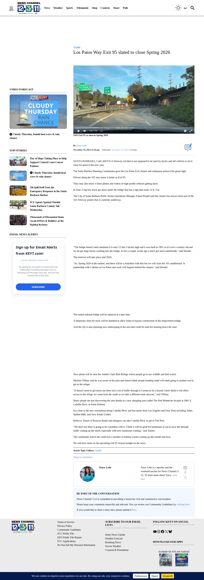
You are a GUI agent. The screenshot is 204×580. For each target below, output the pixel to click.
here (134, 509)
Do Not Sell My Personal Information (76, 545)
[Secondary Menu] (14, 8)
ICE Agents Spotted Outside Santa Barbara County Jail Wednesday (45, 206)
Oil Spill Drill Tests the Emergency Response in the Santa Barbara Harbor (48, 191)
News (47, 8)
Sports (69, 8)
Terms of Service (65, 522)
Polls (125, 8)
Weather (58, 8)
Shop (94, 8)
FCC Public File (65, 533)
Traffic (98, 450)
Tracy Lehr (81, 145)
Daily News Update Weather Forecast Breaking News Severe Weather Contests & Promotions (116, 542)
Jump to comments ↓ (83, 457)
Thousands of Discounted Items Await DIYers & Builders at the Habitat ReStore (47, 221)
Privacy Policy (64, 526)
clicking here (183, 504)
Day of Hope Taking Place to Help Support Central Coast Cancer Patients (48, 162)
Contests (105, 8)
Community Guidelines (69, 529)
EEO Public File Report (69, 537)
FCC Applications (66, 541)
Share (116, 8)
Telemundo (82, 8)
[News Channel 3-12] (28, 8)
